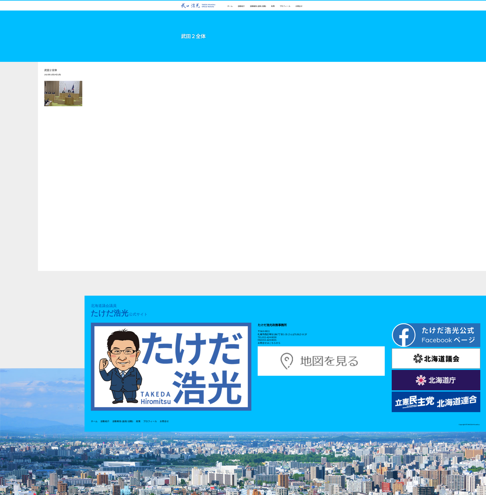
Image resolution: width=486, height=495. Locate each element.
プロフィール (285, 6)
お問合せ (298, 6)
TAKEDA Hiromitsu (473, 424)
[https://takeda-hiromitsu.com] (198, 5)
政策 (273, 6)
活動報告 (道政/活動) (258, 6)
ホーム (230, 6)
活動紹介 (241, 6)
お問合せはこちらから (269, 343)
